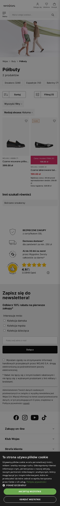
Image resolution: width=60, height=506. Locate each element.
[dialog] (30, 253)
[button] (30, 485)
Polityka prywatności (36, 481)
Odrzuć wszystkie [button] (30, 499)
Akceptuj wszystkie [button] (30, 491)
